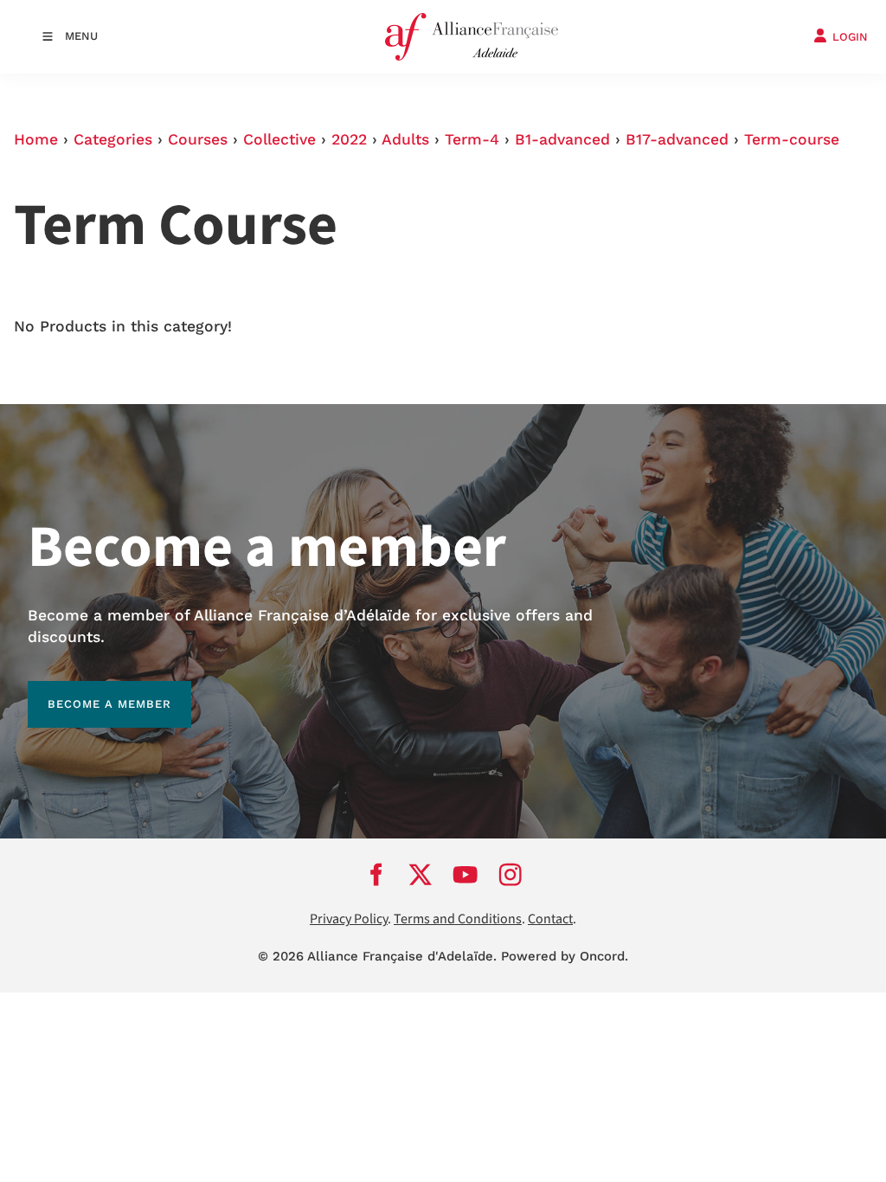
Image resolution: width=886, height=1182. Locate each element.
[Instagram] (510, 874)
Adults (405, 139)
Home (36, 139)
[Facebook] (375, 874)
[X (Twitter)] (420, 874)
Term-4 (472, 139)
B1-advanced (562, 139)
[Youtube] (465, 874)
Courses (198, 139)
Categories (113, 139)
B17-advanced (677, 139)
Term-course (791, 139)
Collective (279, 139)
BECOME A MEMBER (89, 690)
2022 (349, 139)
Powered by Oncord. (564, 956)
